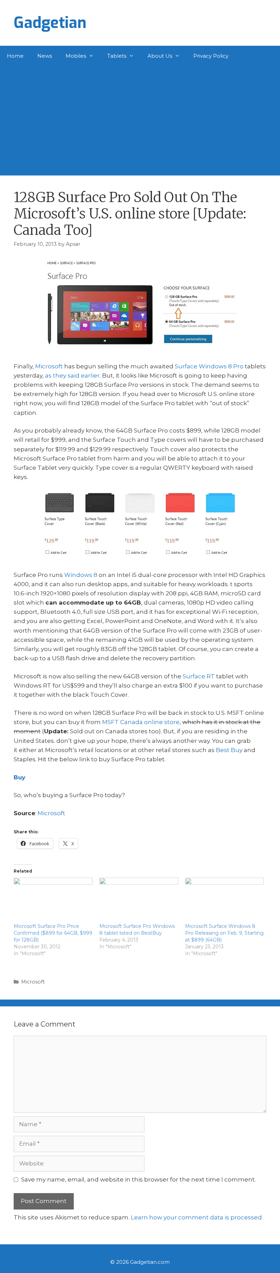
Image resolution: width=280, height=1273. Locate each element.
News (44, 56)
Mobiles (76, 56)
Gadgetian (50, 23)
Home (15, 56)
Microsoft (49, 366)
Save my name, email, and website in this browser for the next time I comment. (138, 1179)
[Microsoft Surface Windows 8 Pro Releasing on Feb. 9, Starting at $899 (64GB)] (224, 900)
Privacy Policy (210, 56)
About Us (160, 56)
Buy (19, 777)
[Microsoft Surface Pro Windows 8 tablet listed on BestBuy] (138, 900)
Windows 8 (80, 574)
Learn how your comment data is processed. (197, 1217)
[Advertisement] (140, 117)
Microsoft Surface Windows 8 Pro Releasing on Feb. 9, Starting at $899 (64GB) (224, 933)
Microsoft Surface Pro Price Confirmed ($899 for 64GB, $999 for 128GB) (53, 933)
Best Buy (229, 750)
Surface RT (199, 676)
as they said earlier (72, 375)
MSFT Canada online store (141, 722)
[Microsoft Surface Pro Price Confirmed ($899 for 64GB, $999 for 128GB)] (53, 900)
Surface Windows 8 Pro (209, 366)
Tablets (116, 56)
